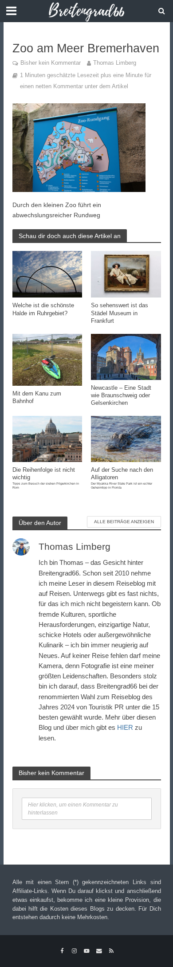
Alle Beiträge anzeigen (124, 521)
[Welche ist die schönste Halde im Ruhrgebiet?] (47, 274)
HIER (125, 727)
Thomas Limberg (114, 63)
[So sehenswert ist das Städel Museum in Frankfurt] (126, 274)
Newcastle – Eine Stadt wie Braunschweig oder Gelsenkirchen (121, 395)
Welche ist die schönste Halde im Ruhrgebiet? (43, 309)
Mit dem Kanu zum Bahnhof (36, 397)
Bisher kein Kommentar (50, 63)
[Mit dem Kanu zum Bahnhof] (47, 359)
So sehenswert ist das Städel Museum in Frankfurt (119, 313)
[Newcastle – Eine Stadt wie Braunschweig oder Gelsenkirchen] (126, 356)
